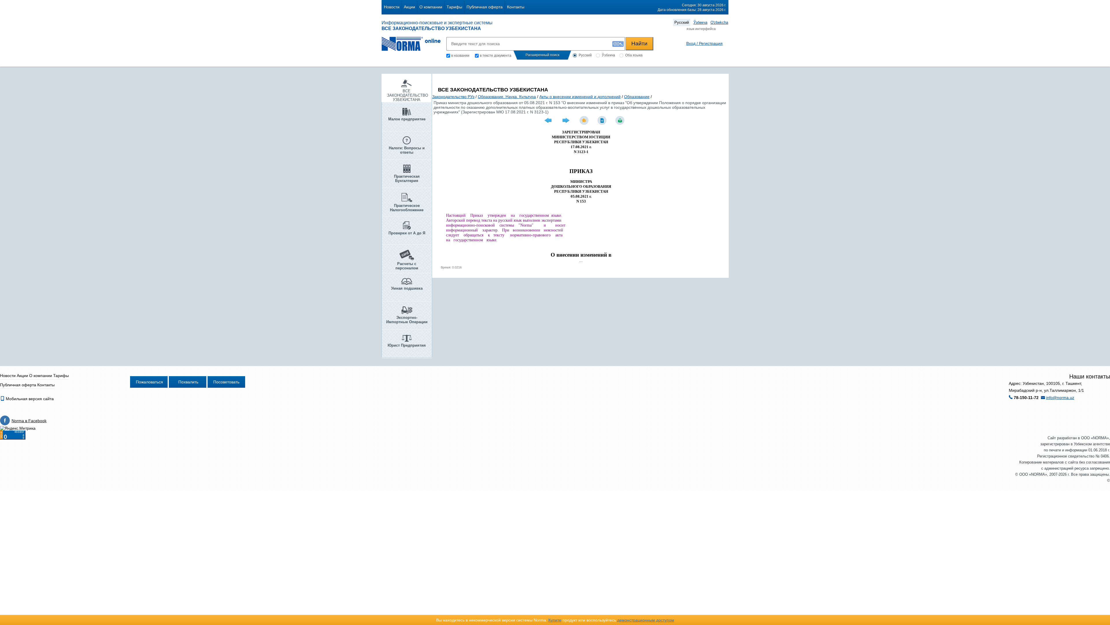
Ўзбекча (700, 22)
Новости (391, 7)
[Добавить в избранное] (584, 120)
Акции (409, 7)
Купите (554, 620)
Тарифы (454, 7)
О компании (430, 7)
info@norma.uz (1060, 397)
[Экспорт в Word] (602, 120)
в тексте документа (495, 56)
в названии (460, 56)
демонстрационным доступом (645, 620)
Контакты (515, 7)
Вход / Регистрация (704, 43)
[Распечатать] (620, 120)
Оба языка (634, 55)
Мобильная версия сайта (29, 398)
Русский (681, 22)
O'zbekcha (719, 22)
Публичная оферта (485, 7)
